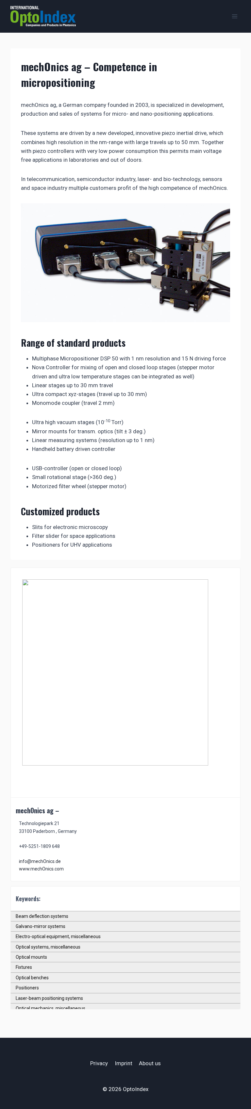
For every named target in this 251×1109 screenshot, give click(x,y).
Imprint (123, 1063)
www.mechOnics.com (41, 868)
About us (150, 1063)
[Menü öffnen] (234, 16)
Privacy (99, 1063)
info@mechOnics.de (40, 861)
